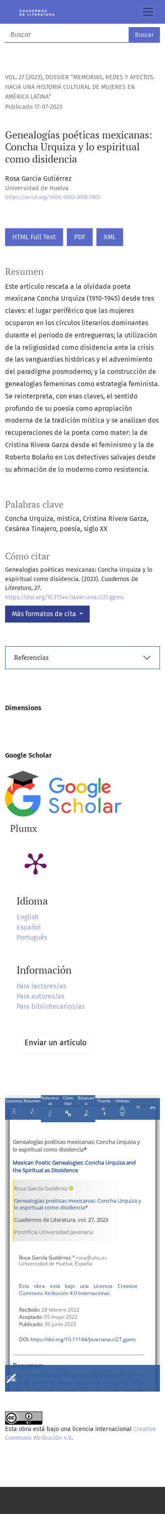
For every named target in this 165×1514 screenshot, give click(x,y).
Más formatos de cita (45, 614)
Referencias (31, 657)
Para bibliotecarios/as (50, 1006)
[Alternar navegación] (148, 11)
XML (110, 237)
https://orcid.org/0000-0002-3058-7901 (52, 197)
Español (28, 927)
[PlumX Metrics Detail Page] (35, 863)
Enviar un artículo (56, 1042)
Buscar (144, 35)
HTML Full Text (34, 237)
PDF (79, 237)
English (27, 917)
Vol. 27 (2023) (23, 77)
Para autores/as (40, 996)
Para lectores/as (41, 986)
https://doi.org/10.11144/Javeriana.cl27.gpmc (64, 597)
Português (31, 937)
